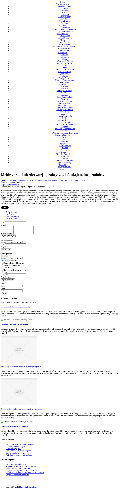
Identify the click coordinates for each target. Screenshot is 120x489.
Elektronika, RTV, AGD (27, 180)
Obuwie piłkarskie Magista (16, 447)
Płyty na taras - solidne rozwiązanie (19, 464)
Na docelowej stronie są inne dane (16, 270)
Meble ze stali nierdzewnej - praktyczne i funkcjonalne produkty (61, 180)
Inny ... (6, 272)
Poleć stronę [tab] (10, 214)
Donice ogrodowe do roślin (16, 453)
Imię (2, 222)
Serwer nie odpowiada (11, 265)
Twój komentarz (7, 233)
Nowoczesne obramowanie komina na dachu (22, 466)
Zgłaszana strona (7, 256)
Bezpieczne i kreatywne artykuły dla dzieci (15, 324)
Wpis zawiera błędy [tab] (13, 216)
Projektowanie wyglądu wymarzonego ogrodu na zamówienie (21, 409)
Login (3, 284)
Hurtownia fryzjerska (13, 449)
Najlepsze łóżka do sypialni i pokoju (19, 451)
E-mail (3, 225)
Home (3, 180)
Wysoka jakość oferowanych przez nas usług (15, 307)
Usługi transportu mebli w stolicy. (18, 468)
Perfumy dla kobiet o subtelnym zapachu (14, 426)
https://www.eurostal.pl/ (10, 185)
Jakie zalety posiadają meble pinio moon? (21, 444)
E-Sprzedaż (11, 180)
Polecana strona (7, 240)
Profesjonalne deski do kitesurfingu (19, 455)
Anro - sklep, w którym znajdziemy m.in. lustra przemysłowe (21, 367)
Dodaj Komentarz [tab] (12, 212)
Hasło (3, 288)
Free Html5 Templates (28, 487)
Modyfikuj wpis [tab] (11, 218)
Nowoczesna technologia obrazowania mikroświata (25, 473)
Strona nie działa (9, 261)
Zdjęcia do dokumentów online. (17, 475)
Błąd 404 (6, 268)
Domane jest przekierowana (13, 263)
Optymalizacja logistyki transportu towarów (22, 471)
